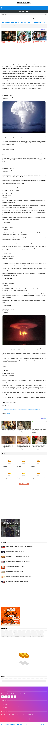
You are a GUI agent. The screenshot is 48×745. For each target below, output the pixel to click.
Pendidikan (28, 634)
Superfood (23, 636)
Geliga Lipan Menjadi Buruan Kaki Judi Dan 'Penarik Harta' (18, 576)
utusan (8, 413)
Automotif (22, 634)
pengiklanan (5, 709)
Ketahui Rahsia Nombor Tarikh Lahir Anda (15, 566)
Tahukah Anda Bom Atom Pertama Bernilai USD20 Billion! (17, 408)
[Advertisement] (24, 54)
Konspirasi (40, 634)
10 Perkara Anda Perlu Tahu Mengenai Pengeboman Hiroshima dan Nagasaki (22, 409)
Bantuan (34, 636)
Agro (7, 634)
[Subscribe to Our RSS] (15, 696)
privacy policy (5, 706)
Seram (11, 634)
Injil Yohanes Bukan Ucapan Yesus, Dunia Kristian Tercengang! (19, 546)
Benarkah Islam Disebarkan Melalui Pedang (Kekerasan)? (18, 561)
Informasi (4, 632)
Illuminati (29, 636)
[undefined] (9, 461)
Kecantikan (17, 636)
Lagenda (16, 634)
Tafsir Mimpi (34, 634)
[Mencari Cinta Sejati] (10, 528)
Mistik (3, 636)
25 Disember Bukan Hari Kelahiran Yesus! (15, 551)
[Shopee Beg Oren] (10, 616)
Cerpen (7, 636)
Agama (14, 632)
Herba (3, 634)
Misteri (19, 632)
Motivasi (28, 632)
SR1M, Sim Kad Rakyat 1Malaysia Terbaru (14, 571)
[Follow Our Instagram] (9, 696)
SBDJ (24, 632)
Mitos (12, 636)
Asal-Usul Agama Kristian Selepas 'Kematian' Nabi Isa (18, 556)
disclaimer (4, 707)
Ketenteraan (40, 632)
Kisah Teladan (40, 636)
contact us (4, 704)
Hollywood (34, 632)
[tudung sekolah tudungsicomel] (24, 657)
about (3, 703)
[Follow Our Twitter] (5, 696)
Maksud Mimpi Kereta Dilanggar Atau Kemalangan (17, 581)
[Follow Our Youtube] (12, 696)
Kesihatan (10, 632)
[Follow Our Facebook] (2, 696)
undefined (4, 466)
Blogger (45, 724)
